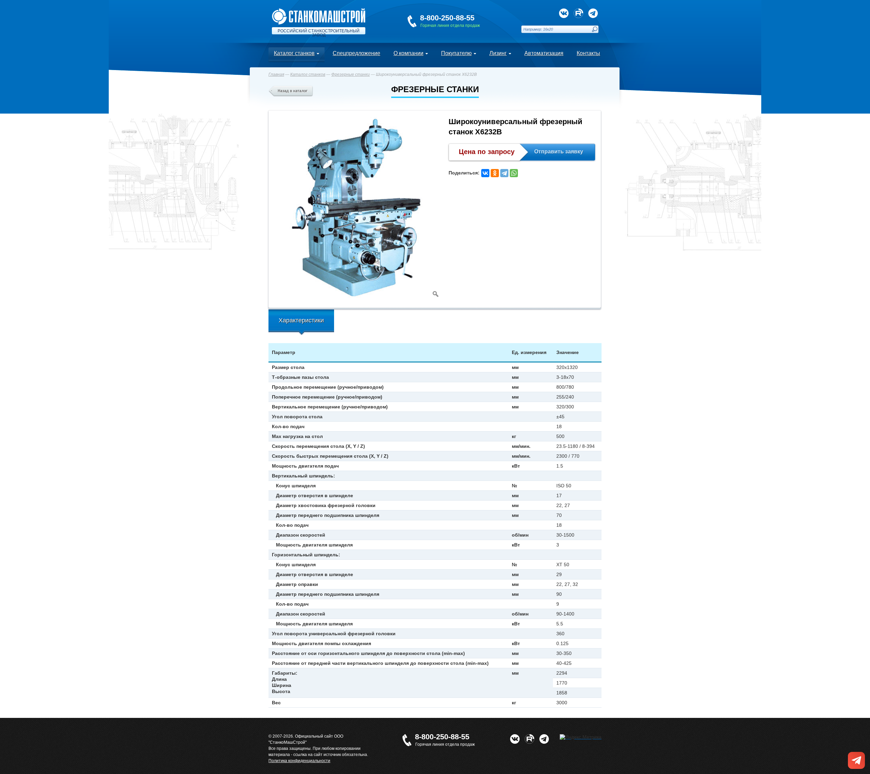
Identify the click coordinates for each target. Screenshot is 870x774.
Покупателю (456, 53)
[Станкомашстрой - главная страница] (319, 11)
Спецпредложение (356, 53)
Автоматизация (543, 53)
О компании (408, 53)
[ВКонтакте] (485, 173)
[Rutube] (578, 13)
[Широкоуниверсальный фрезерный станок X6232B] (357, 208)
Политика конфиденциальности (299, 760)
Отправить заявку (558, 151)
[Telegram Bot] (593, 13)
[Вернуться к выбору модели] (290, 91)
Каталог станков (294, 53)
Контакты (588, 53)
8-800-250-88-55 (447, 18)
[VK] (564, 13)
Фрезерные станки (350, 74)
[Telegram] (504, 173)
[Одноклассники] (495, 173)
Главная (276, 74)
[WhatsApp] (514, 173)
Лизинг (498, 53)
